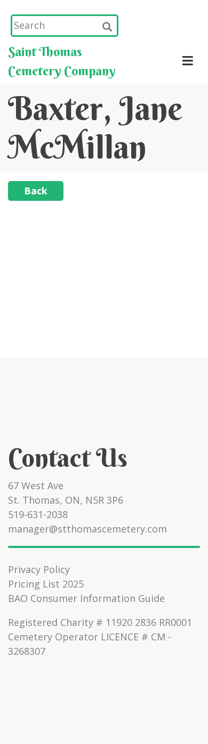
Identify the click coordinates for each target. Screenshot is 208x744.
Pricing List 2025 (46, 583)
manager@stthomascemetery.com (87, 528)
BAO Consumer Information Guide (86, 598)
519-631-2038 (38, 514)
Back (35, 190)
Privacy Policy (39, 569)
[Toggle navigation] (187, 60)
